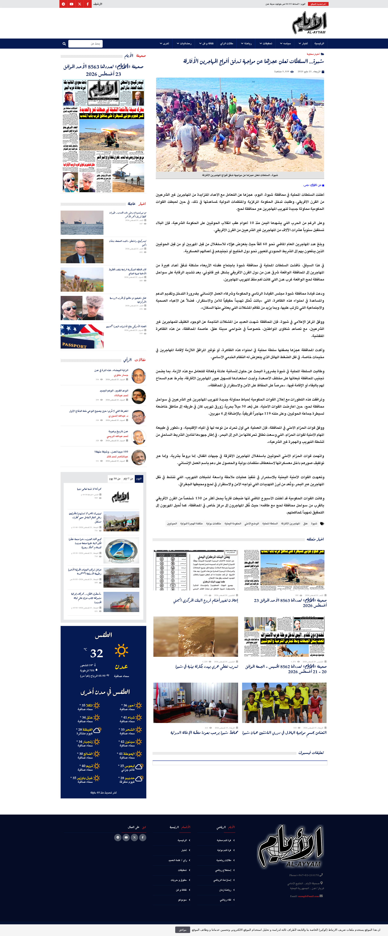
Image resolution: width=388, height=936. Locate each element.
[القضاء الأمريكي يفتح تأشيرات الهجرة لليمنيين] (82, 336)
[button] (319, 44)
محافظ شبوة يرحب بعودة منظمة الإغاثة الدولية (204, 732)
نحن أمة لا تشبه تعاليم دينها (89, 489)
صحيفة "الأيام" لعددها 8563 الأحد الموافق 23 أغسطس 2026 (290, 603)
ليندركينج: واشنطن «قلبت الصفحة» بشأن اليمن (127, 243)
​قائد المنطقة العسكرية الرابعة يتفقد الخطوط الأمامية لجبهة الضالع (127, 271)
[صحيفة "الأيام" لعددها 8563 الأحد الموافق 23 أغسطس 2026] (103, 135)
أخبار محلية (313, 54)
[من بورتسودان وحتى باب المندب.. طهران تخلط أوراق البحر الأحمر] (82, 223)
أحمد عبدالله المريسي (117, 436)
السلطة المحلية (270, 523)
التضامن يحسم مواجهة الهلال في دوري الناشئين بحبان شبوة (284, 732)
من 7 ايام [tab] (128, 478)
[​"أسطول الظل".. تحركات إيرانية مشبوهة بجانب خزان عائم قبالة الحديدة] (121, 602)
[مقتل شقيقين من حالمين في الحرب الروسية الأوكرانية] (82, 308)
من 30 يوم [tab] (114, 478)
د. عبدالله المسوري (118, 416)
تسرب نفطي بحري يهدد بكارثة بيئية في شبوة (206, 666)
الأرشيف (97, 4)
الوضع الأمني (252, 523)
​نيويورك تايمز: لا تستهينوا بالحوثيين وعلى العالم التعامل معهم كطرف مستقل (85, 517)
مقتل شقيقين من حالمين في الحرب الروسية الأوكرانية (128, 300)
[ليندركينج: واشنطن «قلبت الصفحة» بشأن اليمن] (82, 251)
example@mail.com (308, 896)
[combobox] (85, 44)
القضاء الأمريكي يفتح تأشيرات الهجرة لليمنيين (126, 326)
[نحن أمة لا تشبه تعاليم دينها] (121, 497)
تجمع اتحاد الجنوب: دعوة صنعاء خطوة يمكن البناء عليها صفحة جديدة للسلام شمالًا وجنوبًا (85, 543)
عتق (305, 523)
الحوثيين (172, 523)
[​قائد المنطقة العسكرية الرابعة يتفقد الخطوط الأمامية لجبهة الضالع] (82, 279)
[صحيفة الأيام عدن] (309, 23)
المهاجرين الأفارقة (290, 523)
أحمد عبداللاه (121, 395)
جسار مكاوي (121, 375)
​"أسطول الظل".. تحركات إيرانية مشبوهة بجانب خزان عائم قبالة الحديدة (86, 598)
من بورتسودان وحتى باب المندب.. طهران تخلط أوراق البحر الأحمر (128, 214)
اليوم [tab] (138, 478)
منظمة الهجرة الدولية (191, 523)
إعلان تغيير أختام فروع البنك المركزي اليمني (205, 600)
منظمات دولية (213, 523)
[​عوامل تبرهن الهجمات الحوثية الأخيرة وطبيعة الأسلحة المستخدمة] (121, 578)
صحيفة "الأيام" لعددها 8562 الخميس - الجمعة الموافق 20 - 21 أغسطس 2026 (286, 669)
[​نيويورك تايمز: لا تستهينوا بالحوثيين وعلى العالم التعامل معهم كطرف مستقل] (121, 521)
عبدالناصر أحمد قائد (117, 456)
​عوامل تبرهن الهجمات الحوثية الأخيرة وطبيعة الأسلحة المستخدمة (84, 572)
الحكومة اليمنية (233, 523)
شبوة (314, 523)
